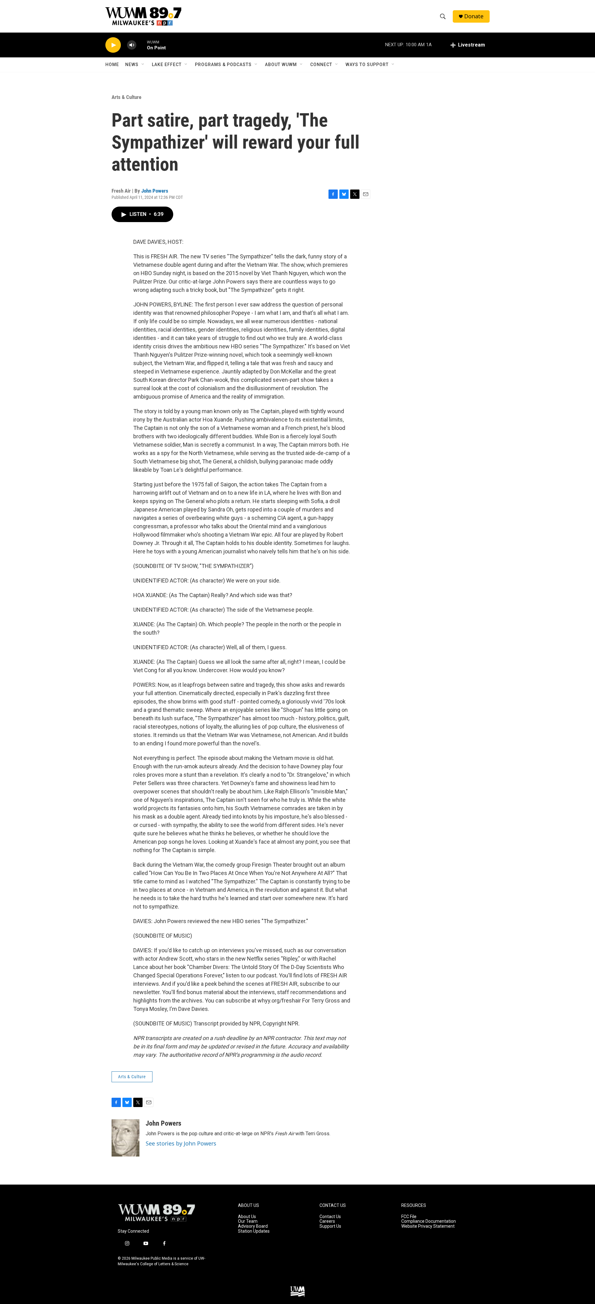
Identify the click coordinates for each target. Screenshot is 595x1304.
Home (112, 64)
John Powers (154, 191)
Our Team (248, 1221)
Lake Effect (167, 64)
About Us (247, 1216)
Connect (321, 64)
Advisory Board (253, 1226)
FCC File (408, 1216)
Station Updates (254, 1231)
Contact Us (330, 1216)
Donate (473, 16)
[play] (113, 45)
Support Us (330, 1226)
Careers (327, 1221)
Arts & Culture (126, 97)
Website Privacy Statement (428, 1226)
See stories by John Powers (181, 1143)
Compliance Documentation (428, 1221)
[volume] (131, 45)
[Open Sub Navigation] (143, 64)
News (132, 64)
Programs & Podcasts (223, 64)
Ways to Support (367, 64)
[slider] (142, 45)
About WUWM (281, 64)
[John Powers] (125, 1138)
